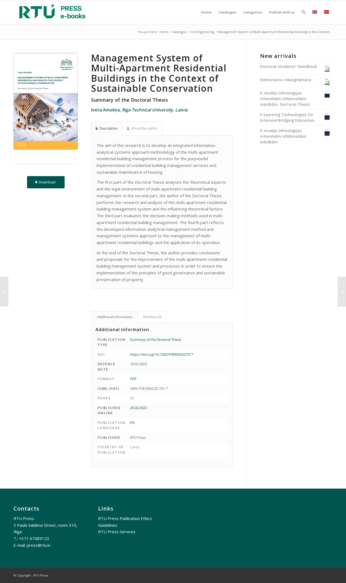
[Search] (303, 12)
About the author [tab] (144, 128)
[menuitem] (206, 12)
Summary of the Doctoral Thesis (155, 339)
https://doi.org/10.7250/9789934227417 (161, 354)
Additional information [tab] (114, 317)
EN (132, 422)
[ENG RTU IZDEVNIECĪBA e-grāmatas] (52, 12)
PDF (133, 378)
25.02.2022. (138, 407)
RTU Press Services (116, 531)
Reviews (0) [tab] (152, 317)
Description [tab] (109, 128)
